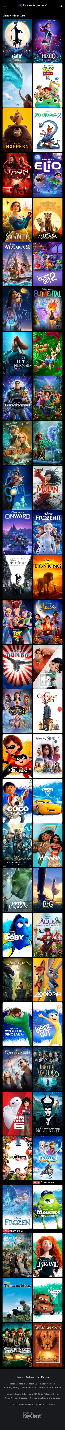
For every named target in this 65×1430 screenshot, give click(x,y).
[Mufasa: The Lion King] (47, 220)
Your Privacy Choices (16, 1397)
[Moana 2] (17, 264)
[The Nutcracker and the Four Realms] (17, 711)
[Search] (60, 5)
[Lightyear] (17, 398)
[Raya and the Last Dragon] (47, 443)
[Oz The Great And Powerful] (17, 1255)
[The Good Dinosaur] (17, 1024)
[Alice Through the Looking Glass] (47, 935)
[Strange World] (47, 354)
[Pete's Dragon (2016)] (17, 890)
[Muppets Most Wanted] (17, 1158)
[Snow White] (17, 220)
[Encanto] (47, 398)
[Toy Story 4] (17, 622)
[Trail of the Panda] (17, 1300)
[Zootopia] (47, 979)
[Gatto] (17, 41)
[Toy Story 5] (47, 85)
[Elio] (47, 175)
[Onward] (17, 532)
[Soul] (17, 488)
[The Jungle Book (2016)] (17, 979)
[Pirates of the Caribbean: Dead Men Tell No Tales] (17, 845)
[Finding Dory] (17, 935)
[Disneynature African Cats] (47, 1345)
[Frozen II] (47, 532)
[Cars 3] (47, 801)
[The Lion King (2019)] (47, 577)
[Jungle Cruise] (17, 443)
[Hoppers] (17, 130)
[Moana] (17, 85)
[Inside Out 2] (47, 264)
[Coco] (17, 801)
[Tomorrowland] (17, 1069)
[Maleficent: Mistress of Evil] (17, 577)
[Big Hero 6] (17, 1114)
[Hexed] (47, 41)
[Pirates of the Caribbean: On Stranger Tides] (17, 1345)
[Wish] (17, 309)
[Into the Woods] (47, 1069)
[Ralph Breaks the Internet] (47, 667)
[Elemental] (47, 309)
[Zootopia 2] (47, 130)
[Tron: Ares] (17, 175)
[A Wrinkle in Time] (47, 756)
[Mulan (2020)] (47, 488)
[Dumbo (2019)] (17, 667)
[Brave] (47, 1255)
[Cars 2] (47, 1300)
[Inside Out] (47, 1024)
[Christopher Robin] (47, 711)
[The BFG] (47, 890)
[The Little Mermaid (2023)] (17, 354)
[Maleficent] (47, 1114)
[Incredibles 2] (17, 756)
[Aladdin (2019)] (47, 622)
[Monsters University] (47, 1207)
